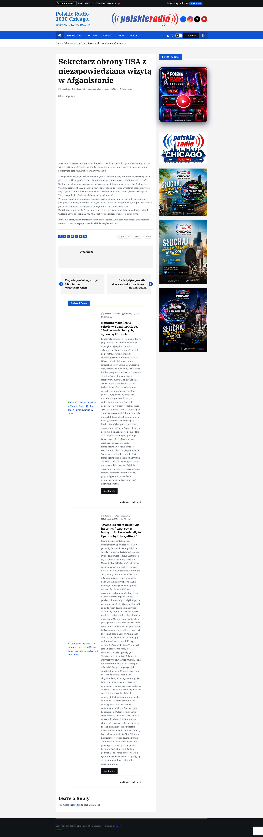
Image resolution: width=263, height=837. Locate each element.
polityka (138, 236)
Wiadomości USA (93, 88)
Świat (82, 88)
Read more (109, 490)
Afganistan (124, 236)
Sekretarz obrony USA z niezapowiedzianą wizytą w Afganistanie (95, 43)
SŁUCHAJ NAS (74, 35)
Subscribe (191, 35)
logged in (75, 804)
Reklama (92, 35)
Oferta (133, 35)
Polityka (75, 88)
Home (58, 43)
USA (149, 236)
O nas (121, 35)
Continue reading (129, 502)
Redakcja (66, 88)
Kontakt (107, 35)
